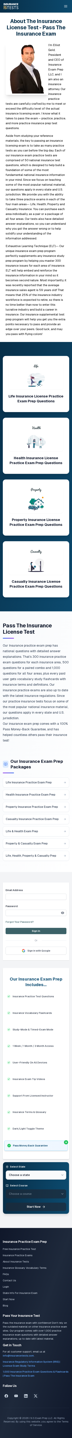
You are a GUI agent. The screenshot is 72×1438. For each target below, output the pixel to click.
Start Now (34, 1206)
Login (6, 1286)
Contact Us (9, 1280)
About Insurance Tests (16, 1261)
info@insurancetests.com (18, 1355)
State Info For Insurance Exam (20, 1293)
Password (12, 906)
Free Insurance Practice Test (19, 1249)
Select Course (19, 1185)
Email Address (14, 890)
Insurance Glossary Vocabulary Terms (24, 1267)
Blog (5, 1305)
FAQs (6, 1274)
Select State (17, 1166)
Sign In (36, 931)
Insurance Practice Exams (18, 1255)
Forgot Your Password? (20, 922)
